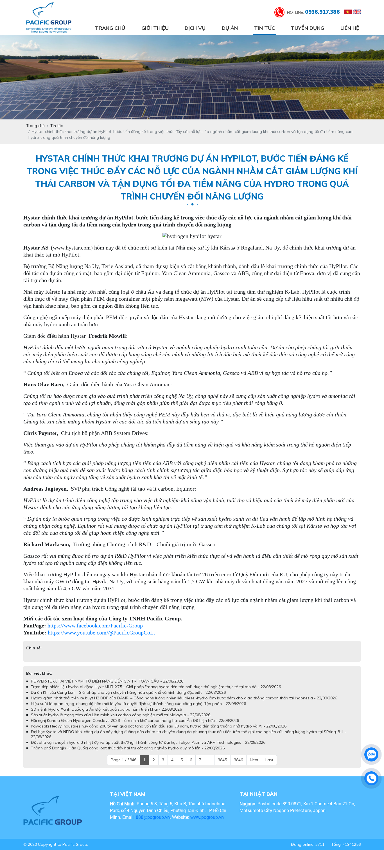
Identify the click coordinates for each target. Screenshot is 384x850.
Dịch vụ (195, 28)
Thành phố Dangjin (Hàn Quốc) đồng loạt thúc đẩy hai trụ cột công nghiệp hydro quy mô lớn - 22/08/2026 (128, 748)
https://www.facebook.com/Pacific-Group (95, 625)
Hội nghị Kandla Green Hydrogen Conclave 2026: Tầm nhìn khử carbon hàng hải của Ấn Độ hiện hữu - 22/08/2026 (135, 720)
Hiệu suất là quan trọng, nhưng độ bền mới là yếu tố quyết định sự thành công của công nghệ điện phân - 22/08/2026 (138, 703)
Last (269, 759)
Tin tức (264, 28)
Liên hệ (349, 28)
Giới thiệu (155, 28)
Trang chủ (110, 28)
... (209, 759)
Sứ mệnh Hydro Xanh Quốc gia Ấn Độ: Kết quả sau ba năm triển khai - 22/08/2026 (106, 709)
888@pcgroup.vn (153, 817)
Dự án (230, 28)
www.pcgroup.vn (207, 817)
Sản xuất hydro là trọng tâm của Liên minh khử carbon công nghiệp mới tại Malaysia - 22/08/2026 (120, 714)
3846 (238, 759)
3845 (222, 759)
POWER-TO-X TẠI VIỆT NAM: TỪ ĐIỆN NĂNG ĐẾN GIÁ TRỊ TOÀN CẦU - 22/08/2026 (107, 681)
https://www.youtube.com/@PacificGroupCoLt (101, 632)
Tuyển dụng (307, 28)
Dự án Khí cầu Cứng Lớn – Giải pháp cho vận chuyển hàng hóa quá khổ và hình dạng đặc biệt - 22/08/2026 (128, 692)
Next (254, 759)
